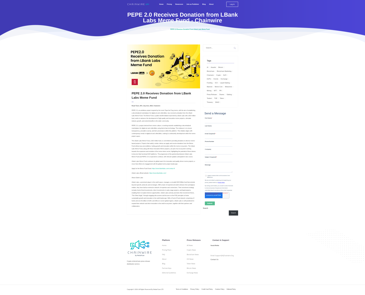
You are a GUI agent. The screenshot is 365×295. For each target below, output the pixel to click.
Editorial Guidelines (169, 273)
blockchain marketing (224, 71)
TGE (215, 98)
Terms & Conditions (182, 289)
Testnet (209, 98)
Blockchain (210, 71)
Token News (191, 264)
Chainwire (210, 75)
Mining (209, 90)
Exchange (224, 79)
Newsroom (179, 4)
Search (205, 208)
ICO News (190, 259)
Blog (204, 4)
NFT (215, 90)
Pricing (169, 4)
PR (220, 90)
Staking (229, 94)
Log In (232, 4)
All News (190, 245)
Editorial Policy (231, 289)
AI (207, 67)
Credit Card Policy (207, 289)
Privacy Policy (194, 289)
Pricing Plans (166, 250)
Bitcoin (220, 67)
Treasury (210, 102)
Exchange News (192, 273)
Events (216, 79)
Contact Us (214, 259)
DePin (209, 79)
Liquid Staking (225, 83)
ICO (216, 83)
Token (222, 98)
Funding (209, 83)
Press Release (212, 94)
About (211, 4)
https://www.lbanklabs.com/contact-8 (163, 168)
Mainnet (209, 87)
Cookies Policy (219, 289)
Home (161, 4)
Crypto (218, 75)
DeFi (225, 75)
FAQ (163, 254)
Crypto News (191, 250)
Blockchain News (193, 254)
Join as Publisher (192, 4)
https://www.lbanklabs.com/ (157, 173)
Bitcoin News (191, 268)
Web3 (217, 102)
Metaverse (228, 87)
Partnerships (166, 268)
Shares (221, 94)
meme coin (219, 87)
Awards (213, 67)
